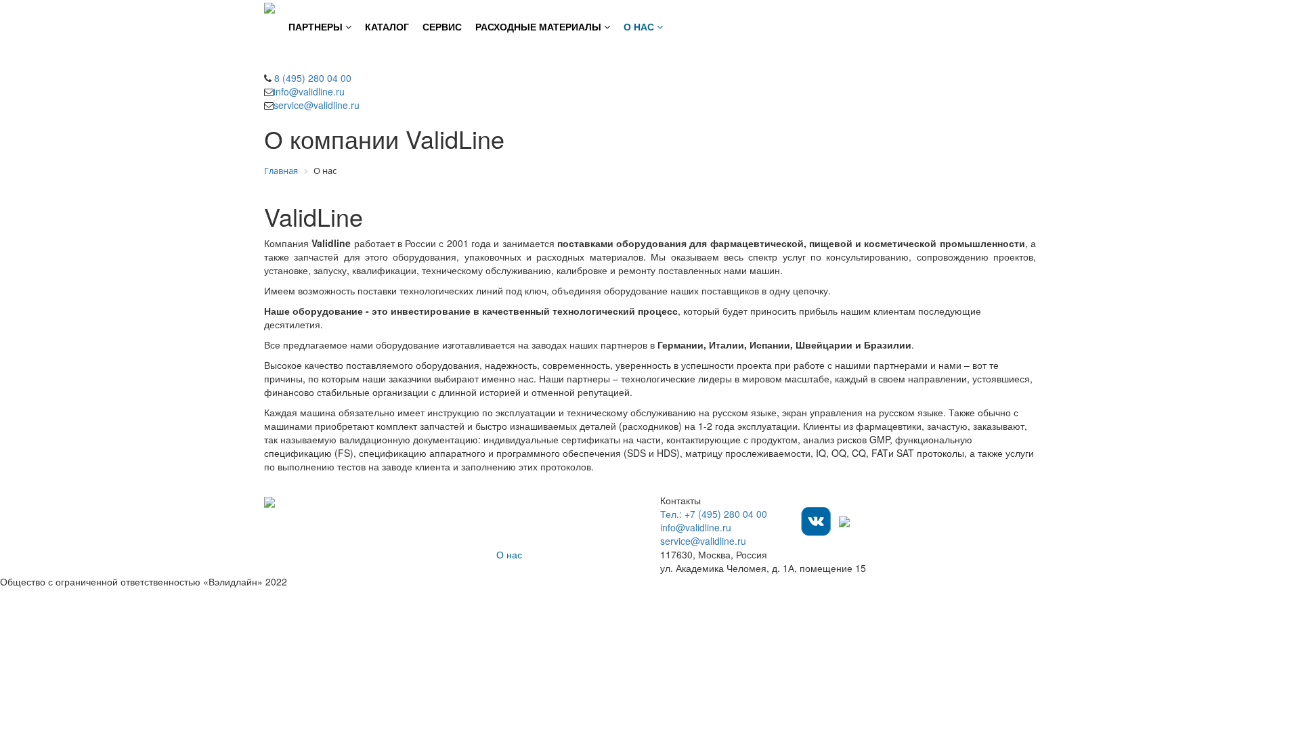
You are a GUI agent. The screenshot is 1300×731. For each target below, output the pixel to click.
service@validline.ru (317, 105)
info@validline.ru (309, 91)
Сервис (512, 527)
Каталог (513, 513)
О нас (509, 554)
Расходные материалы (547, 541)
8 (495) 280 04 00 (311, 78)
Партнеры (518, 500)
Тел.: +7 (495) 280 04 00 (713, 513)
